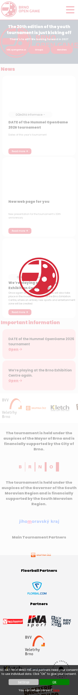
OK (54, 682)
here (56, 690)
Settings (23, 682)
